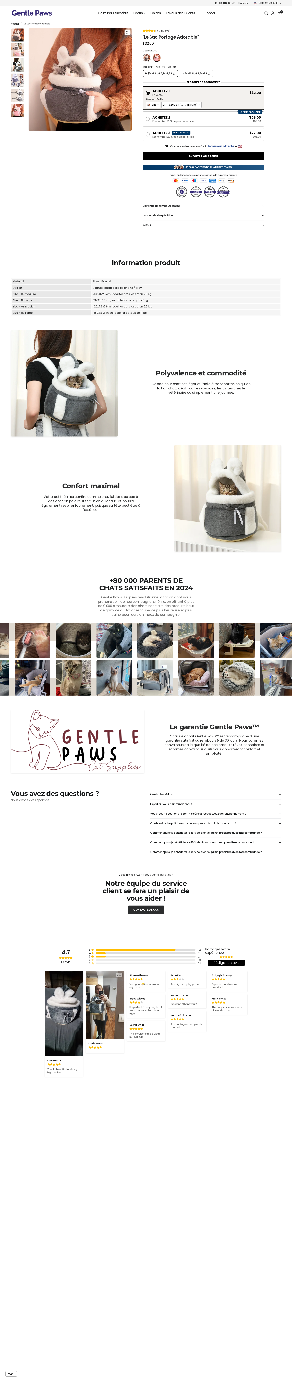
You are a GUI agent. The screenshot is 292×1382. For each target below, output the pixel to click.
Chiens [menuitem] (155, 13)
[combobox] (153, 105)
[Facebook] (216, 3)
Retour (147, 225)
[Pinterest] (229, 3)
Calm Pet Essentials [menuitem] (113, 13)
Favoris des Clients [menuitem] (180, 13)
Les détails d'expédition (158, 215)
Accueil (15, 23)
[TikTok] (234, 3)
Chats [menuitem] (138, 13)
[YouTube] (225, 3)
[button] (203, 92)
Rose (157, 58)
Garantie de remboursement (161, 206)
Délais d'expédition (162, 794)
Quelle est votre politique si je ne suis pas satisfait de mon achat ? (193, 823)
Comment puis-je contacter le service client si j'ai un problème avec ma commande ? (206, 833)
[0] (278, 13)
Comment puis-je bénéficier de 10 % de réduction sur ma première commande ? (202, 842)
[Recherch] (266, 13)
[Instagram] (220, 3)
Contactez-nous (146, 910)
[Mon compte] (273, 13)
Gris (147, 58)
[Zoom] (127, 32)
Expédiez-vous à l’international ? (171, 804)
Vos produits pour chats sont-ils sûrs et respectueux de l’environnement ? (198, 814)
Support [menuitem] (209, 13)
